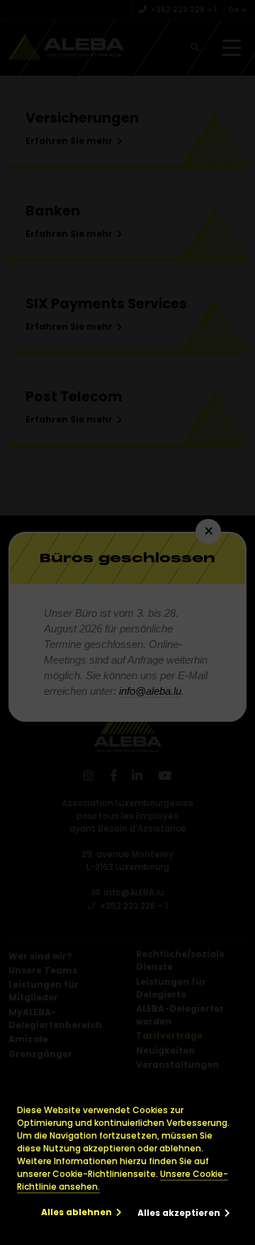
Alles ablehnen (76, 1212)
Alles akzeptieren (178, 1213)
